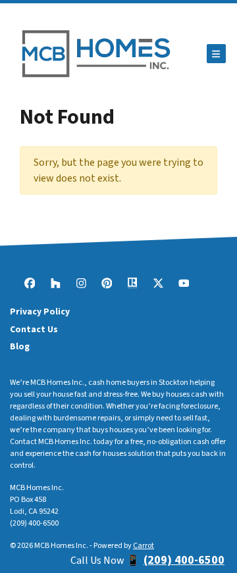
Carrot (143, 545)
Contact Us (34, 329)
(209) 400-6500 (34, 523)
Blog (20, 346)
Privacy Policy (40, 311)
